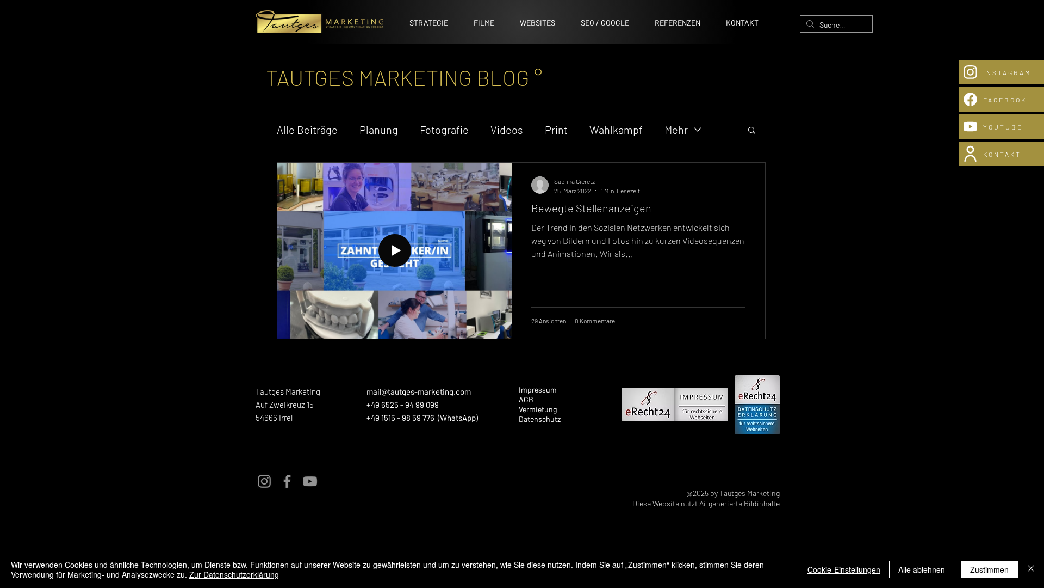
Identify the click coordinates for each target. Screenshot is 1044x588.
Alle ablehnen (921, 569)
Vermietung (538, 409)
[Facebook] (287, 481)
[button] (752, 131)
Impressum (538, 389)
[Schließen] (1030, 569)
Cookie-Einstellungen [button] (843, 569)
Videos (506, 129)
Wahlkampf (616, 129)
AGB (526, 399)
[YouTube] (310, 481)
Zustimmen (989, 569)
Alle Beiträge (307, 129)
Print (556, 129)
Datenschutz (540, 419)
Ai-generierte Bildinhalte (739, 503)
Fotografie (444, 129)
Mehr (676, 129)
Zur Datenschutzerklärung (234, 574)
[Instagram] (264, 481)
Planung (378, 129)
